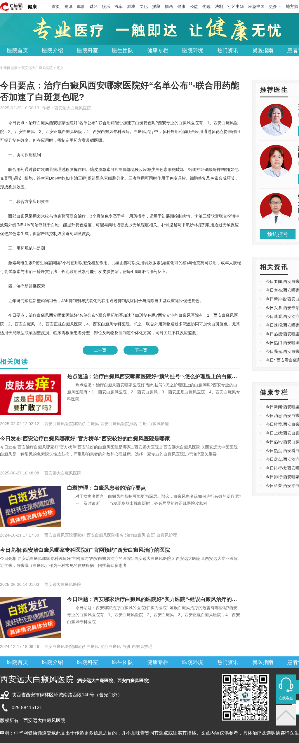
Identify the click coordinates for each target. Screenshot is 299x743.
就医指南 (262, 50)
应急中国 (256, 6)
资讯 (68, 6)
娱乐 (106, 6)
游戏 (131, 6)
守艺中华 (235, 6)
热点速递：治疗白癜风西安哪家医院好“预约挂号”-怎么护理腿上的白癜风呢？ (157, 376)
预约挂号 (277, 234)
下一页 (141, 350)
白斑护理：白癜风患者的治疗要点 (106, 488)
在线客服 (286, 698)
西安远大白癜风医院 (72, 108)
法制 (219, 6)
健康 (32, 6)
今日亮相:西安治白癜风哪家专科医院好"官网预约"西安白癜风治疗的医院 (85, 550)
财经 (93, 6)
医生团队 (122, 50)
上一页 (100, 350)
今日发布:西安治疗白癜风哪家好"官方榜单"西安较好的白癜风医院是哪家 (85, 438)
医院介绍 (52, 50)
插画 (169, 6)
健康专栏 (157, 50)
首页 (56, 6)
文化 (144, 6)
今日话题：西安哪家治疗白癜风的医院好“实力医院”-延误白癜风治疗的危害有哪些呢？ (168, 599)
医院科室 (87, 50)
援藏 (156, 6)
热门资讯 (227, 50)
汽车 (118, 6)
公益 (194, 6)
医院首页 (17, 50)
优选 (206, 6)
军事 (81, 6)
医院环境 (192, 50)
